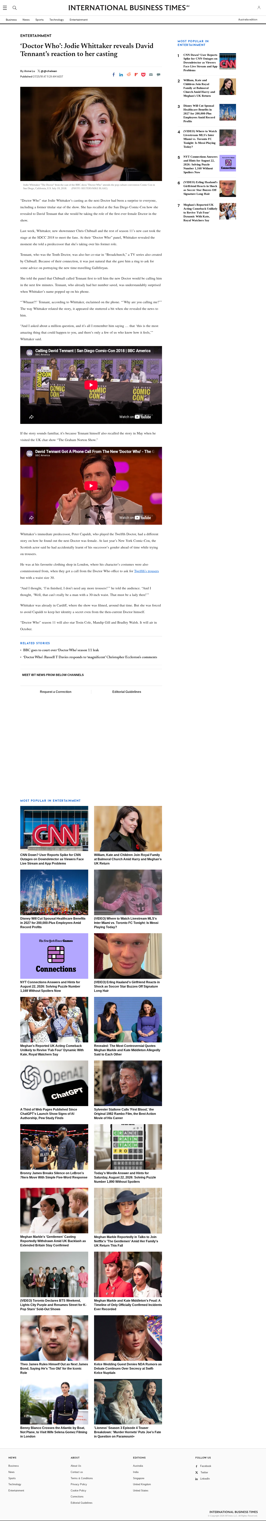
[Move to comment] (158, 74)
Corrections (77, 1496)
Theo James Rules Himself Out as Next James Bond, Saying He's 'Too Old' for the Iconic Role (54, 1368)
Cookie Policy (78, 1490)
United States (140, 1490)
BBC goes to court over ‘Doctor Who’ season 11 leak (61, 650)
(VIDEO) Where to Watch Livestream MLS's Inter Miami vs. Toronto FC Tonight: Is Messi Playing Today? (126, 923)
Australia (138, 1465)
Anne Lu (30, 71)
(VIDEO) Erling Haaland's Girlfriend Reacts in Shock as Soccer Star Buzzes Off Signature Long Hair (127, 986)
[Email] (150, 74)
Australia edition (247, 19)
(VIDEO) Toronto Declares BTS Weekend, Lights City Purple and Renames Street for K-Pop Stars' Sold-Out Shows (53, 1305)
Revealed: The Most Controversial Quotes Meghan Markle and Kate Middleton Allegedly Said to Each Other (127, 1050)
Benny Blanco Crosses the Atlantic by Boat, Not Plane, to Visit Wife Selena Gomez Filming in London (53, 1432)
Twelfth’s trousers (146, 571)
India (135, 1472)
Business (11, 19)
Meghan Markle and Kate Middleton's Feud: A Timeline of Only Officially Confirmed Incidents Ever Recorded (128, 1305)
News (26, 19)
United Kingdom (142, 1484)
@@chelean (49, 71)
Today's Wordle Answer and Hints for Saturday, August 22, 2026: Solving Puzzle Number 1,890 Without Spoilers (125, 1177)
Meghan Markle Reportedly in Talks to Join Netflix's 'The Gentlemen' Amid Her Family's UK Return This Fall (126, 1241)
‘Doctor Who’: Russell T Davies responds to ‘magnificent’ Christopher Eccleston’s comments (90, 657)
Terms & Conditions (82, 1478)
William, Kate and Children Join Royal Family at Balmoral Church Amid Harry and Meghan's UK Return (128, 859)
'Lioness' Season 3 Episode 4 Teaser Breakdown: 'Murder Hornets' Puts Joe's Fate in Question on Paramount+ (127, 1432)
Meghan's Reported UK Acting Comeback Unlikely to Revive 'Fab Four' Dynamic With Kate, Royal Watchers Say (52, 1050)
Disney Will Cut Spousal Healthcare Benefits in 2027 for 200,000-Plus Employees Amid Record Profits (52, 923)
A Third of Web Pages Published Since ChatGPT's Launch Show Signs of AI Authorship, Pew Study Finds (48, 1114)
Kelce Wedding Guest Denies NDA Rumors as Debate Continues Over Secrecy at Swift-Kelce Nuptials (128, 1368)
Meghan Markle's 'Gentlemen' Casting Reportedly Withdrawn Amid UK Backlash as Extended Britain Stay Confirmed (53, 1241)
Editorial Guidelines (126, 691)
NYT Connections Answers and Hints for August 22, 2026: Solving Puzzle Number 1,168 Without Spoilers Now (50, 986)
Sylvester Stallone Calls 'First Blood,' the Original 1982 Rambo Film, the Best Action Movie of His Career (125, 1114)
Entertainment (79, 19)
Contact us (77, 1472)
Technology (56, 19)
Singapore (138, 1478)
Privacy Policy (79, 1484)
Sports (39, 19)
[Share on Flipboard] (136, 74)
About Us (76, 1465)
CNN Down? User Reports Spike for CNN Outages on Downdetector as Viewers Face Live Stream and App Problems (52, 859)
